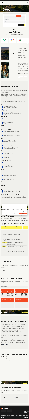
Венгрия (4, 398)
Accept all (23, 213)
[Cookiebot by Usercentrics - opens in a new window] (24, 205)
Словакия (17, 397)
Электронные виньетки (12, 2)
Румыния (17, 398)
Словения (4, 399)
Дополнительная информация (6, 344)
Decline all (14, 213)
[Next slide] (27, 43)
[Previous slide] (26, 43)
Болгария (17, 399)
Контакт (17, 2)
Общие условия (25, 409)
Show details (24, 211)
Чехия (4, 397)
